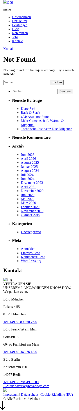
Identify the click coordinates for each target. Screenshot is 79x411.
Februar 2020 (30, 207)
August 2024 (30, 170)
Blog (15, 29)
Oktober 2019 (30, 215)
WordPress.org (31, 261)
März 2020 (28, 203)
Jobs (15, 37)
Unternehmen (21, 17)
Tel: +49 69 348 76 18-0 (20, 352)
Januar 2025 (29, 167)
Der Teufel (19, 21)
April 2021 (28, 187)
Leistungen (19, 25)
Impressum (10, 394)
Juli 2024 (27, 175)
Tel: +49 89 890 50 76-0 (20, 322)
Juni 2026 (27, 154)
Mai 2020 (27, 199)
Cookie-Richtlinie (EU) (56, 394)
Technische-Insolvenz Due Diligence (46, 129)
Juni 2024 (27, 179)
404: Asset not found (35, 117)
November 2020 (32, 191)
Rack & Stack (30, 112)
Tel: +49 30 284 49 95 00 (21, 382)
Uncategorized (31, 232)
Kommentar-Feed (33, 257)
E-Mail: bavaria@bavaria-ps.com (26, 386)
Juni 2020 (27, 195)
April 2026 (28, 158)
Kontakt (17, 41)
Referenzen (20, 33)
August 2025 (30, 162)
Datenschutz (29, 394)
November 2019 (32, 211)
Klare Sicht (28, 109)
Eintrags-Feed (30, 253)
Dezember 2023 (32, 182)
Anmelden (28, 249)
